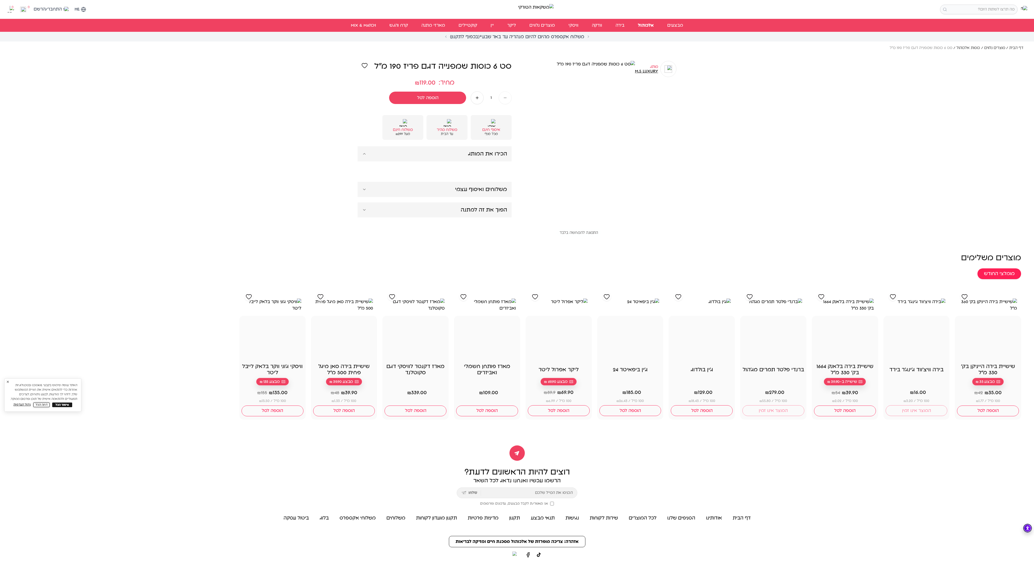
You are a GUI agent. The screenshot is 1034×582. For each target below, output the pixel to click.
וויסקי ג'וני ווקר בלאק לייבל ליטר (272, 369)
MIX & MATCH (363, 25)
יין (492, 25)
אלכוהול (646, 25)
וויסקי (573, 25)
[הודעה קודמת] (446, 37)
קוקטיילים (468, 25)
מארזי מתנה (433, 25)
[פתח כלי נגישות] (1027, 528)
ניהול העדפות (22, 404)
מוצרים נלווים (542, 25)
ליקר (511, 25)
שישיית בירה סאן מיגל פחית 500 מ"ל (344, 369)
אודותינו (714, 518)
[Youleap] (504, 555)
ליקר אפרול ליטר (559, 369)
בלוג (324, 518)
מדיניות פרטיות (483, 518)
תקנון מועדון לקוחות (436, 518)
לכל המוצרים (642, 518)
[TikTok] (539, 554)
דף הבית (1016, 48)
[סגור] (8, 382)
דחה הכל (42, 404)
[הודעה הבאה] (588, 37)
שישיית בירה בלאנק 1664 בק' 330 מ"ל (845, 369)
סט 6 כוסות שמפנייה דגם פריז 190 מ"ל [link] (921, 48)
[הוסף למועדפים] (364, 65)
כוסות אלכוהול (968, 48)
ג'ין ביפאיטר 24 (630, 369)
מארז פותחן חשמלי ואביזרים (487, 369)
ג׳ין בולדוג (702, 369)
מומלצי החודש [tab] (999, 273)
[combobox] (979, 9)
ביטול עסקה (296, 518)
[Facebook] (528, 554)
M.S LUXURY (646, 71)
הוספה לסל (427, 98)
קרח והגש (398, 25)
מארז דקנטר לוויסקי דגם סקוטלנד (415, 369)
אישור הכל (62, 404)
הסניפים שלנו (681, 518)
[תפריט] (1024, 9)
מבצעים (675, 25)
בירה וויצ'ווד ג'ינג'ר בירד (916, 369)
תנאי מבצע (543, 518)
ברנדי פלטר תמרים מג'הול (773, 369)
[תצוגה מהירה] (966, 354)
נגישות (572, 518)
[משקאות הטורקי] (517, 9)
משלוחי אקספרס (358, 518)
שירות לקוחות (604, 518)
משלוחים (395, 518)
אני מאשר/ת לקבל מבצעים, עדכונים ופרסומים (514, 503)
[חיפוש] (945, 9)
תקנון (514, 518)
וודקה (597, 25)
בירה (620, 25)
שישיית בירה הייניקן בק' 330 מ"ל (988, 369)
